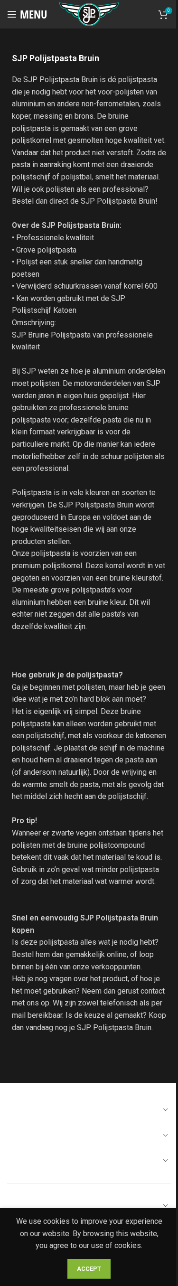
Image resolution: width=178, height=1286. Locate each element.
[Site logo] (89, 13)
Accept (89, 1268)
